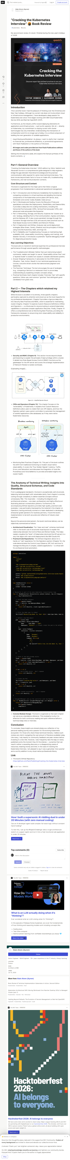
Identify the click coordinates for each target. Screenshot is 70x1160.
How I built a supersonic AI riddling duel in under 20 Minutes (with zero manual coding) (38, 819)
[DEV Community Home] (3, 2)
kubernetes (16, 28)
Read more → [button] (16, 839)
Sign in (48, 867)
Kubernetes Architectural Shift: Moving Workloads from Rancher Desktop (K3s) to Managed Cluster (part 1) (37, 992)
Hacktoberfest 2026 (40, 1124)
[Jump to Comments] (3, 84)
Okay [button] (4, 1157)
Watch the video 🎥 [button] (19, 938)
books (23, 28)
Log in (52, 2)
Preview (27, 862)
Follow (38, 954)
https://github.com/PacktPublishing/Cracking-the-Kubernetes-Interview (39, 761)
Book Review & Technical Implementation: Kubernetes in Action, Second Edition (33, 984)
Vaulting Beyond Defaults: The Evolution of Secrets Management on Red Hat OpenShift (36, 1000)
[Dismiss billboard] (67, 1136)
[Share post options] (3, 103)
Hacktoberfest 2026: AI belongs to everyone (30, 1118)
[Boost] (3, 97)
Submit (18, 862)
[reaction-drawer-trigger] (3, 77)
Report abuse (44, 870)
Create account (62, 2)
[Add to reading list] (3, 91)
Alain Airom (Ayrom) (22, 9)
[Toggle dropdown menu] (64, 766)
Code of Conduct (33, 870)
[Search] (8, 2)
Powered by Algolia (40, 2)
